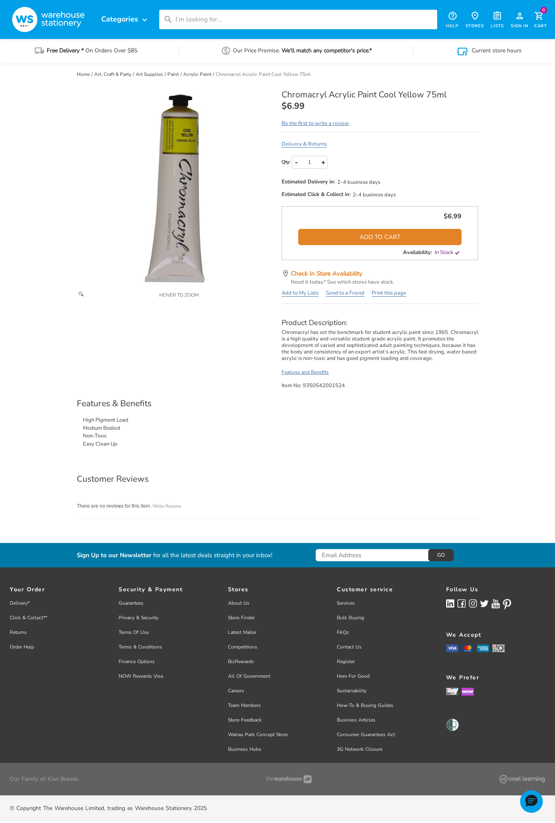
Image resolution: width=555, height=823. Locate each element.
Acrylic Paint (197, 74)
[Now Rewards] (468, 691)
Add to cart (380, 237)
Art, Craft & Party (113, 74)
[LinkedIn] (450, 603)
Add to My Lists (300, 293)
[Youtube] (496, 603)
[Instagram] (473, 603)
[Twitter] (484, 603)
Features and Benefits (305, 372)
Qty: (286, 162)
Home (84, 74)
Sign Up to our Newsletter (114, 555)
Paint (173, 74)
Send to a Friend (345, 293)
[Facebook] (461, 603)
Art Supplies (150, 74)
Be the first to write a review (315, 123)
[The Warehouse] (289, 779)
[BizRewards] (452, 691)
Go (441, 555)
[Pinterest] (507, 604)
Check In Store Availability (326, 273)
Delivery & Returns (304, 144)
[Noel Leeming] (522, 779)
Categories (125, 19)
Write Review (166, 506)
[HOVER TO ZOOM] (175, 188)
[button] (531, 801)
